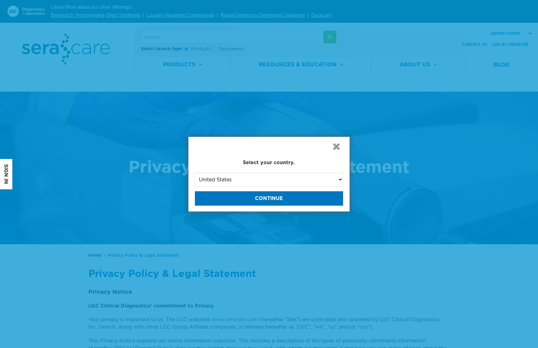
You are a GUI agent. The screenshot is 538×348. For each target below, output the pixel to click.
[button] (336, 146)
